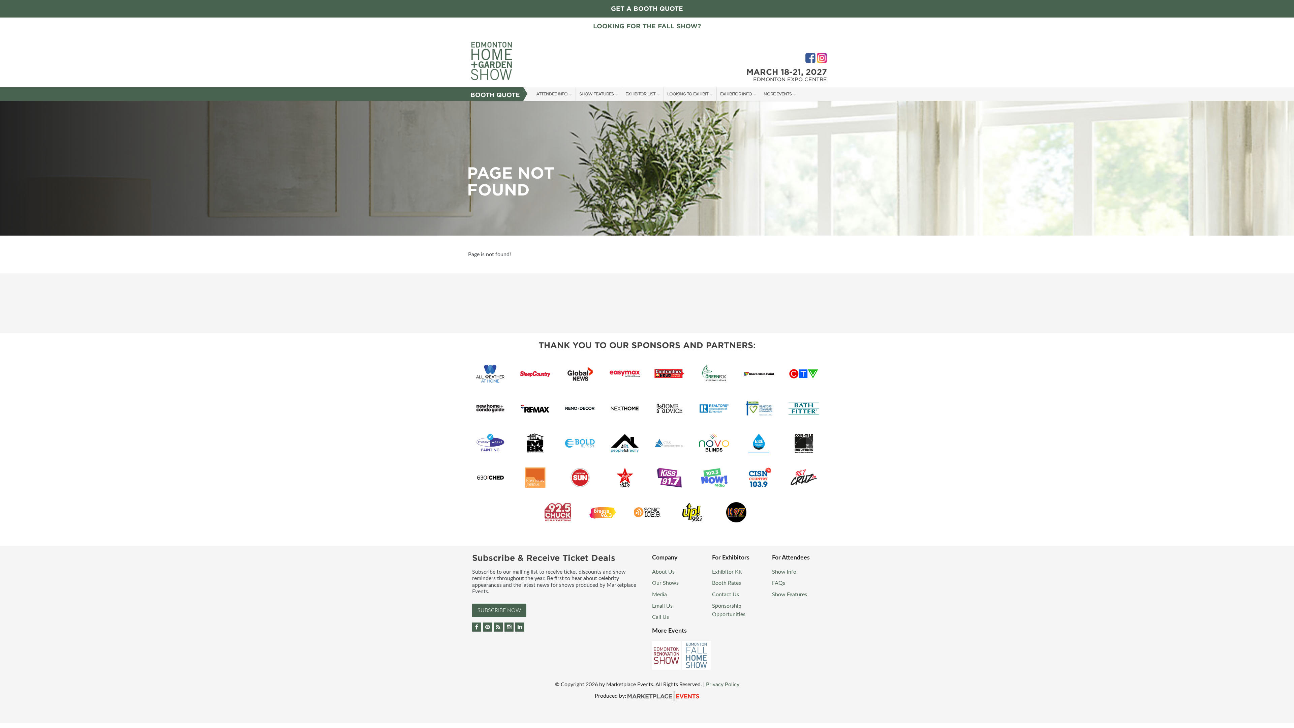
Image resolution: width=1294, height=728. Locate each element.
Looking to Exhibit (687, 93)
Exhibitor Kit (727, 572)
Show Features (596, 93)
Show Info (784, 572)
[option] (647, 168)
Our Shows (665, 583)
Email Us (662, 606)
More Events (778, 93)
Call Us (660, 617)
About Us (663, 572)
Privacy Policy (722, 684)
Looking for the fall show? (647, 26)
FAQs (778, 583)
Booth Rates (726, 583)
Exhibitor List (640, 93)
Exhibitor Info (736, 93)
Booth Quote (495, 94)
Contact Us (725, 594)
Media (659, 594)
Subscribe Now (499, 610)
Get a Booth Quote (647, 8)
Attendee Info (551, 93)
